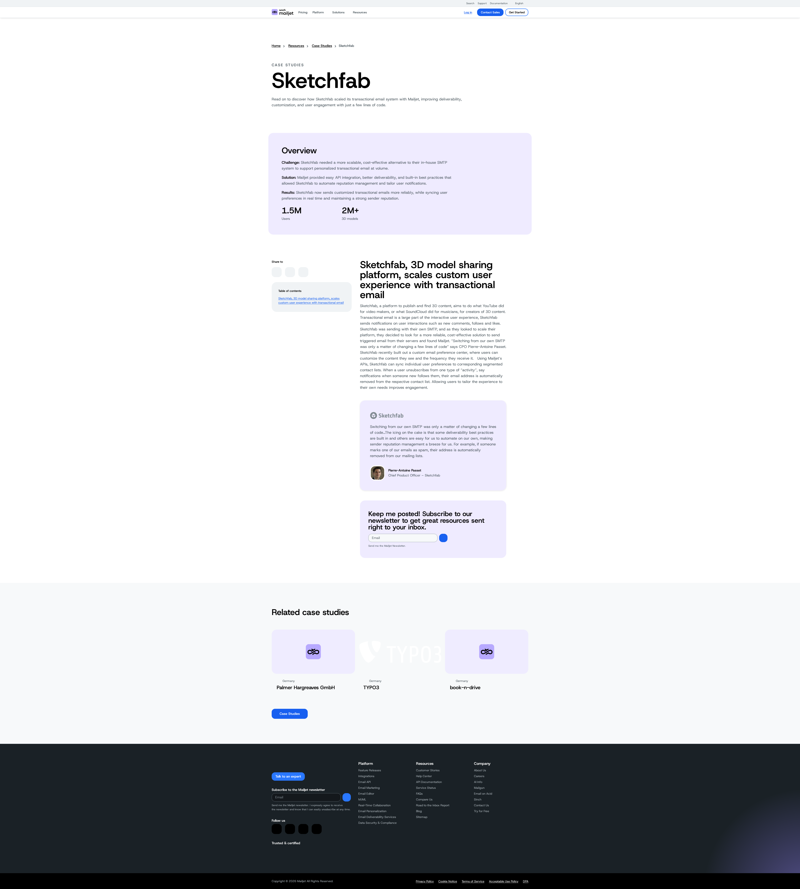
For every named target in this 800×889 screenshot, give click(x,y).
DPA (525, 881)
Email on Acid (483, 793)
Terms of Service (473, 881)
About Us (480, 770)
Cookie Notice (447, 881)
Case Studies (322, 46)
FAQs (419, 793)
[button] (468, 3)
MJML (362, 799)
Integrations (366, 776)
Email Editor (366, 793)
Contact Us (481, 805)
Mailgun (479, 788)
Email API (364, 782)
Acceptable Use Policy (503, 881)
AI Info (478, 782)
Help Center (424, 776)
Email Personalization (372, 811)
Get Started (517, 12)
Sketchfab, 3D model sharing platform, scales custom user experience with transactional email (311, 300)
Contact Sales (490, 12)
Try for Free (481, 811)
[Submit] (443, 538)
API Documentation (429, 782)
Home (276, 46)
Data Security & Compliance (377, 823)
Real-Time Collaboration (374, 805)
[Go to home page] (282, 12)
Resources (296, 46)
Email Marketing (369, 788)
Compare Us (424, 799)
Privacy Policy (425, 881)
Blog (419, 811)
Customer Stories (428, 770)
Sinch (477, 799)
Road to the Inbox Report (432, 805)
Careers (479, 776)
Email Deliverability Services (377, 817)
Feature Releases (369, 770)
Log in (468, 12)
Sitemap (421, 817)
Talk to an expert (288, 776)
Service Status (426, 788)
